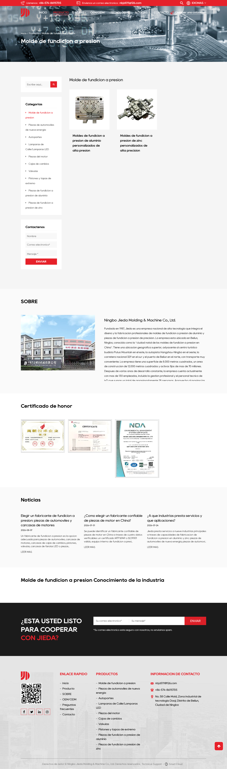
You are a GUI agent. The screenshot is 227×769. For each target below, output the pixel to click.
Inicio (43, 12)
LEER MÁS (26, 547)
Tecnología (120, 12)
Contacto (161, 12)
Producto (61, 12)
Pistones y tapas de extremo (117, 729)
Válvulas (33, 171)
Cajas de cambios (39, 164)
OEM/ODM (97, 12)
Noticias (141, 12)
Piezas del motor (38, 156)
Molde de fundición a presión (117, 683)
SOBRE (79, 12)
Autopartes (35, 137)
